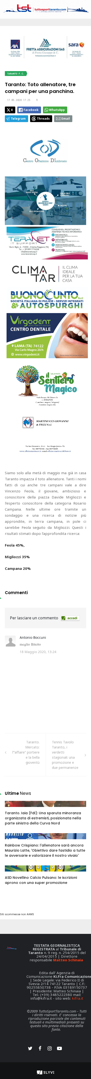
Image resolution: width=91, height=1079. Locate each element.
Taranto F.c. (16, 73)
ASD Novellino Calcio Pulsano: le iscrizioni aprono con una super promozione (41, 880)
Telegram (18, 118)
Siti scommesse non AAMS (17, 914)
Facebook (31, 110)
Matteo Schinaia (68, 959)
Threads (43, 118)
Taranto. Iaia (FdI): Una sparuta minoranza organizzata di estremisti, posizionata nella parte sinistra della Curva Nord (43, 818)
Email (65, 118)
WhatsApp (57, 110)
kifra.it (77, 998)
